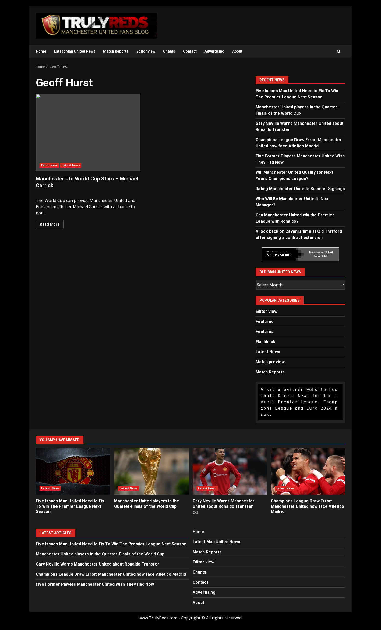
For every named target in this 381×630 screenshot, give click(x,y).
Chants (169, 51)
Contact (190, 51)
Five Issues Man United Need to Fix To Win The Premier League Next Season (73, 471)
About (237, 51)
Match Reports (116, 51)
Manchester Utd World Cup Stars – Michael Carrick (88, 132)
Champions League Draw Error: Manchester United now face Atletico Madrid (308, 471)
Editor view (145, 51)
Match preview (270, 361)
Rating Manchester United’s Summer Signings (300, 188)
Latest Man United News (74, 51)
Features (264, 331)
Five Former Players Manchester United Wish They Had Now (95, 584)
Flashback (265, 341)
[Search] (339, 51)
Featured (264, 321)
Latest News (71, 165)
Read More (49, 224)
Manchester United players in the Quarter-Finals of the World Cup (151, 471)
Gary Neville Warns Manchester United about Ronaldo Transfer (230, 471)
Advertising (214, 51)
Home (41, 51)
